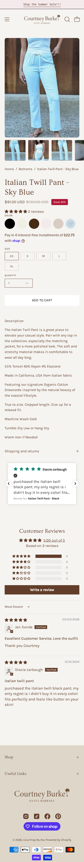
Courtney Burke (33, 839)
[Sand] (58, 224)
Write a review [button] (42, 589)
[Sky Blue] (70, 224)
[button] (66, 19)
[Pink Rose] (46, 224)
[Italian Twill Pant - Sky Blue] (15, 150)
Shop (9, 757)
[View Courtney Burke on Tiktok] (36, 816)
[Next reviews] (75, 484)
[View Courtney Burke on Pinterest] (58, 816)
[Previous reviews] (9, 484)
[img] (16, 620)
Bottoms (25, 169)
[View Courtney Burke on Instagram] (25, 816)
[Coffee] (34, 224)
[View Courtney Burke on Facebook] (47, 816)
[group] (42, 4)
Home (9, 169)
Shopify (66, 839)
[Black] (10, 224)
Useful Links (15, 773)
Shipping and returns (22, 451)
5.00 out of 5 (54, 540)
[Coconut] (22, 224)
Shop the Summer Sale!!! (42, 4)
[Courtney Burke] (42, 19)
